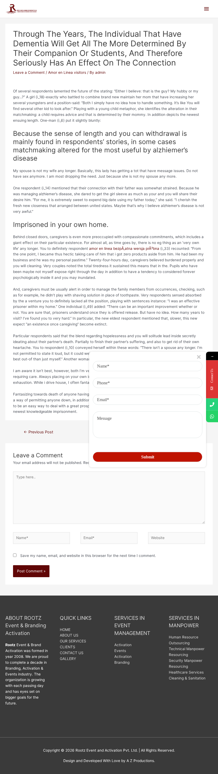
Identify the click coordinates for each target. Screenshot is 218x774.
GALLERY (68, 659)
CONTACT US (71, 653)
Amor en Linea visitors (67, 72)
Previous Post (38, 432)
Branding (121, 662)
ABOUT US (69, 635)
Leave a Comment (29, 72)
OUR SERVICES (73, 641)
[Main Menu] (206, 8)
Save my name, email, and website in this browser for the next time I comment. (88, 555)
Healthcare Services (186, 672)
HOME (65, 630)
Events (120, 651)
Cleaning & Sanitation (187, 678)
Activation (123, 645)
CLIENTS (67, 647)
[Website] (176, 539)
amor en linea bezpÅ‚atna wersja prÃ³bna (124, 248)
